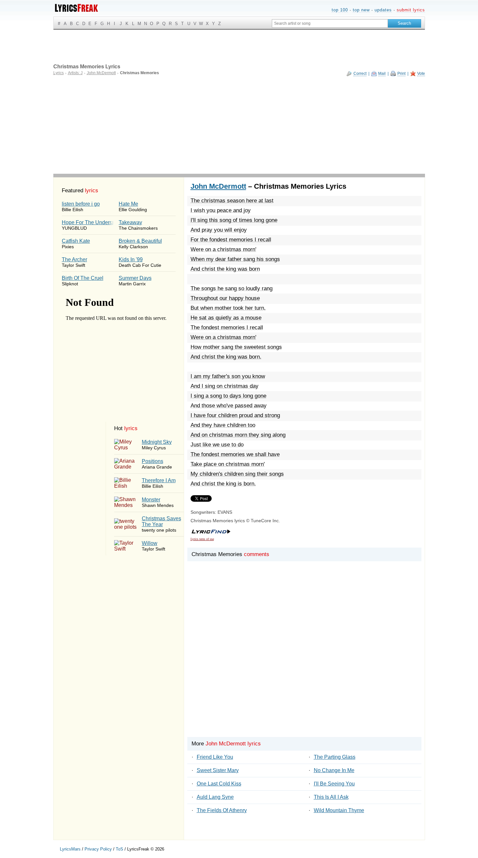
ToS (119, 849)
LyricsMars (70, 849)
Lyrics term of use (202, 539)
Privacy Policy (98, 849)
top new (361, 9)
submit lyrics (411, 9)
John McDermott (218, 186)
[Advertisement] (239, 124)
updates (383, 9)
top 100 (340, 9)
